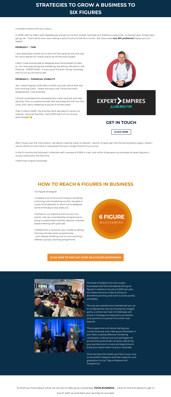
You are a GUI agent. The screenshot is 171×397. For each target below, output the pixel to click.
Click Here (121, 132)
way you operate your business (107, 305)
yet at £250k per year (122, 289)
